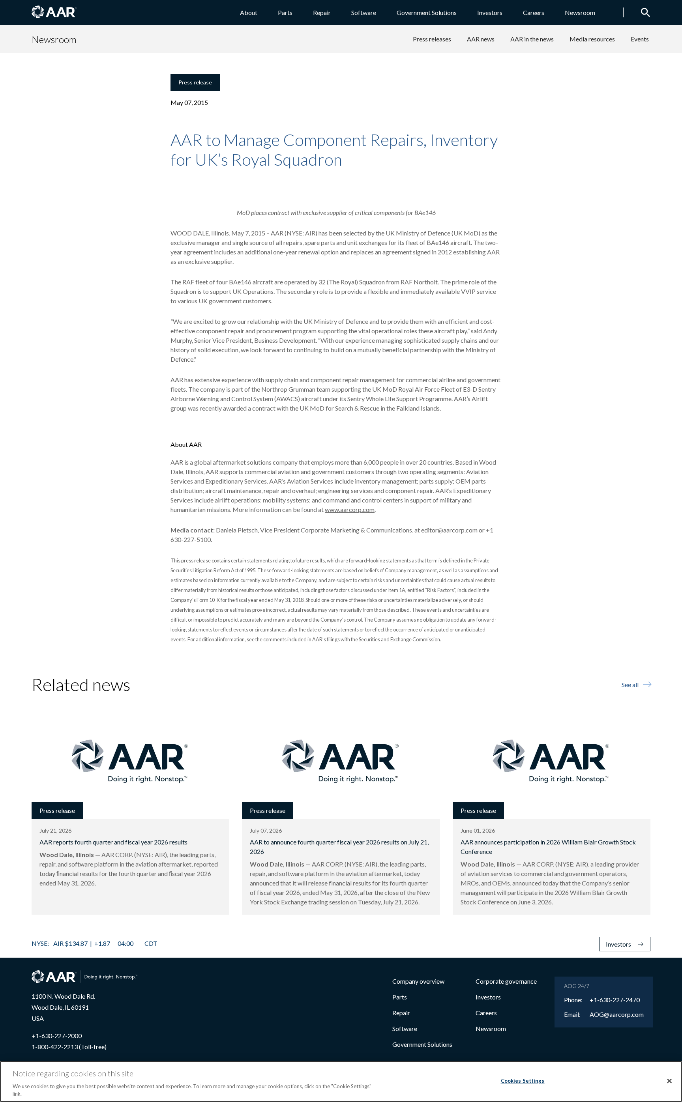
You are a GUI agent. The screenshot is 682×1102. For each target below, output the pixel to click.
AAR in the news (532, 39)
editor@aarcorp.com (449, 530)
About (248, 12)
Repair (322, 12)
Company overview (418, 981)
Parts (285, 12)
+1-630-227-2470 (615, 999)
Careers (533, 12)
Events (640, 39)
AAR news (481, 39)
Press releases (432, 39)
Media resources (592, 39)
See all (630, 684)
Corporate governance (506, 981)
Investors (489, 12)
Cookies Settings (523, 1081)
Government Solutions (427, 12)
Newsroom (580, 12)
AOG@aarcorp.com (617, 1014)
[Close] (669, 1081)
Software (363, 12)
